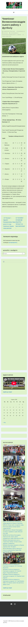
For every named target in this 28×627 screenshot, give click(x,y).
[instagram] (15, 604)
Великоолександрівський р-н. (9, 34)
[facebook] (11, 604)
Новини (19, 34)
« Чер (4, 422)
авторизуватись (13, 242)
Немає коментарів (6, 36)
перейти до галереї (7, 391)
